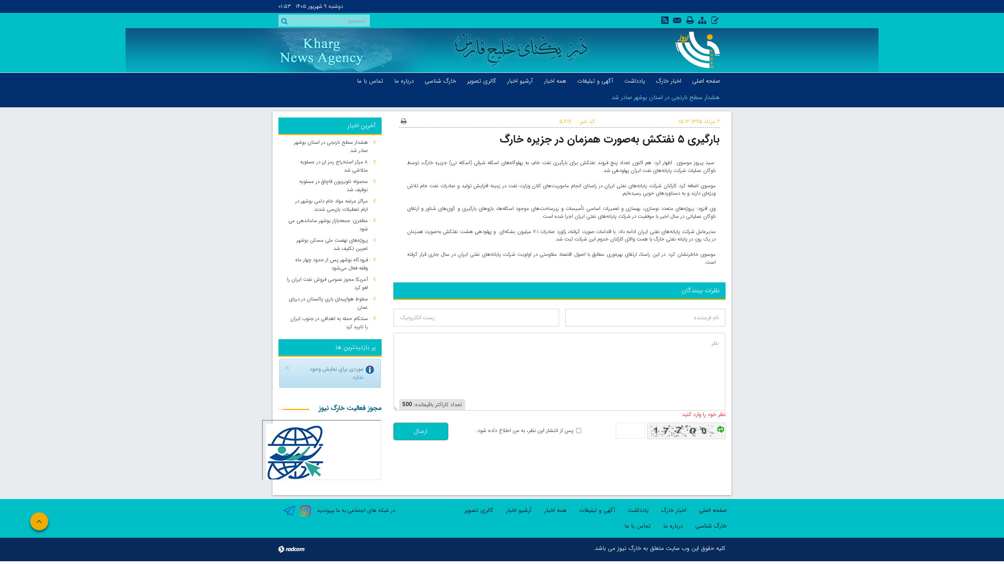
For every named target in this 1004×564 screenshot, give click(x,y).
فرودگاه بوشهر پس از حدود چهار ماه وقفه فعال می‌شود (331, 264)
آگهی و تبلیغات (597, 510)
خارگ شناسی (711, 526)
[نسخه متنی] (403, 122)
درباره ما (673, 526)
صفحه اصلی (713, 510)
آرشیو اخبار (519, 510)
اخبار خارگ (673, 510)
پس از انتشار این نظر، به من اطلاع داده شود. (524, 431)
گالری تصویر (478, 510)
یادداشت (638, 510)
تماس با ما (637, 526)
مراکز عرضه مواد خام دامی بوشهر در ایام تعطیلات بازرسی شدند (331, 205)
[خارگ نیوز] (693, 49)
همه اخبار (555, 510)
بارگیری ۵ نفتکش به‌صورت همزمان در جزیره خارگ (610, 139)
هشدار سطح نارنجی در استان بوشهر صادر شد (665, 97)
